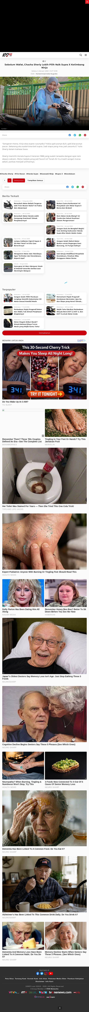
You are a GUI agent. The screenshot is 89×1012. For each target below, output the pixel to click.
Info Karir (49, 981)
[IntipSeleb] (39, 997)
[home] (44, 61)
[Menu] (86, 55)
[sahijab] (33, 992)
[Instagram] (45, 973)
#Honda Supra (32, 174)
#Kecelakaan (69, 174)
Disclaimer (40, 981)
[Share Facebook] (69, 135)
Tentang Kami (20, 978)
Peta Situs (9, 978)
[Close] (87, 2)
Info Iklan (43, 978)
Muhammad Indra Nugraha (46, 74)
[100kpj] (24, 992)
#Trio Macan (20, 174)
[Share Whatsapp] (79, 135)
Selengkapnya (44, 333)
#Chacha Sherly (6, 174)
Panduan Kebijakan (76, 978)
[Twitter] (41, 973)
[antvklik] (76, 992)
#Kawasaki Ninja (47, 174)
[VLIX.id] (43, 992)
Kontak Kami (32, 978)
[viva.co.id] (14, 992)
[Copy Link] (85, 135)
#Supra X (59, 174)
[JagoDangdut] (50, 997)
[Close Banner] (60, 1008)
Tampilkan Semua (35, 180)
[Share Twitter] (74, 135)
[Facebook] (37, 973)
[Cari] (80, 55)
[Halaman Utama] (7, 55)
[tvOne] (60, 992)
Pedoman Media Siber (57, 978)
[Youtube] (51, 973)
